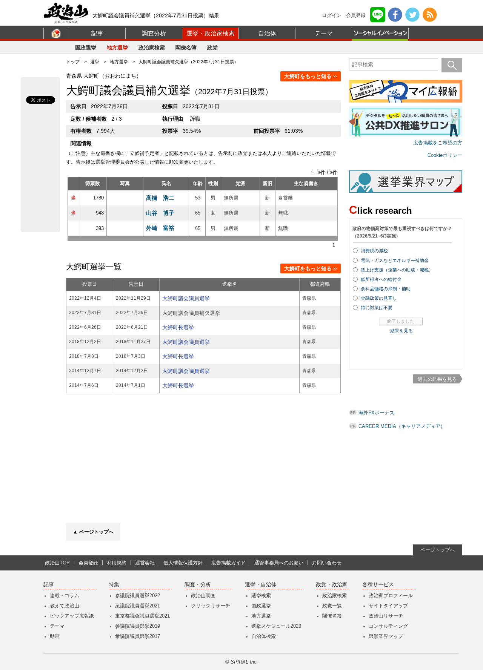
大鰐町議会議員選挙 (186, 298)
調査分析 (154, 33)
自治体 (267, 33)
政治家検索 (151, 47)
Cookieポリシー (445, 155)
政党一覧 (332, 605)
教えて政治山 (64, 605)
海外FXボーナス (376, 412)
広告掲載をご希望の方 (437, 143)
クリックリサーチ (210, 605)
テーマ (324, 33)
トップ (73, 61)
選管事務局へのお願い (278, 563)
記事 (97, 33)
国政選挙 (85, 47)
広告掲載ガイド (228, 563)
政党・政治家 (332, 584)
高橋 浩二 (160, 198)
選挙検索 (261, 595)
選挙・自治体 (261, 584)
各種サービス (378, 584)
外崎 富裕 (160, 228)
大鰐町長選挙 (178, 327)
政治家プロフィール (391, 595)
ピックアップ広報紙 (72, 615)
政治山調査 (203, 595)
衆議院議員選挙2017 (137, 636)
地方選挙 (117, 47)
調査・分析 (198, 584)
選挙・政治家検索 (210, 33)
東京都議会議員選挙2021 (142, 615)
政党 (212, 47)
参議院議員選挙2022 (137, 595)
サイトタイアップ (388, 605)
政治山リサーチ (386, 615)
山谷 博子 (160, 213)
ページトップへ (437, 550)
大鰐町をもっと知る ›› (310, 76)
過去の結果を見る (437, 379)
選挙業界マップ (386, 636)
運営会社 (145, 563)
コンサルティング (388, 626)
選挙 (94, 61)
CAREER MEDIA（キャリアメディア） (401, 426)
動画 (55, 636)
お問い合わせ (326, 563)
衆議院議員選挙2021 (137, 605)
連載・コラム (64, 595)
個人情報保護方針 (183, 563)
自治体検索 (263, 636)
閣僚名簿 (186, 47)
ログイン (331, 15)
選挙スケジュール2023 (276, 626)
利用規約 (116, 563)
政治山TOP (57, 563)
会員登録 (356, 15)
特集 (114, 584)
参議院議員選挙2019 (137, 626)
